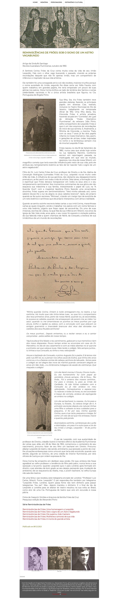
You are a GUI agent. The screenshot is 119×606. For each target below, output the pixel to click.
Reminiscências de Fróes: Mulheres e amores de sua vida (49, 516)
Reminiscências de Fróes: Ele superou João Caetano (46, 514)
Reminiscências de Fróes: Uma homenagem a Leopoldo (48, 509)
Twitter (64, 594)
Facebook (56, 594)
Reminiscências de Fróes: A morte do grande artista (46, 519)
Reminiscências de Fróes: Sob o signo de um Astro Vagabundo (51, 512)
